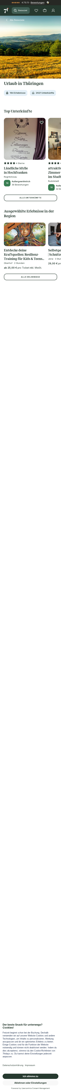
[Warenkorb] (45, 10)
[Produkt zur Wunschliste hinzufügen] (42, 122)
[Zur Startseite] (6, 10)
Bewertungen (37, 2)
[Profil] (53, 10)
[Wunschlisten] (36, 10)
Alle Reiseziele (17, 20)
